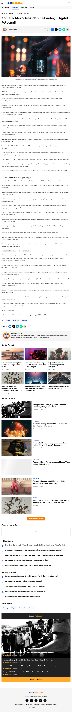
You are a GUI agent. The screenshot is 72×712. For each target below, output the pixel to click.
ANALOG (24, 7)
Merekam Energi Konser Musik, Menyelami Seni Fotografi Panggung (50, 425)
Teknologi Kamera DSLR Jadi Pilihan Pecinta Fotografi (58, 388)
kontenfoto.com (25, 315)
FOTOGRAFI (5, 7)
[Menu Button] (2, 3)
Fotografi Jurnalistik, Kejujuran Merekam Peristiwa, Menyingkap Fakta (49, 406)
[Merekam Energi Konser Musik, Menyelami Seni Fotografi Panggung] (17, 428)
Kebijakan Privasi (39, 705)
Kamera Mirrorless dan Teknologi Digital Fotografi (23, 581)
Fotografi (16, 320)
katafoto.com (38, 708)
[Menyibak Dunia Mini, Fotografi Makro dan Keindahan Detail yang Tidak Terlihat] (13, 378)
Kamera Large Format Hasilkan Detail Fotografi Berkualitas (26, 560)
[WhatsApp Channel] (45, 700)
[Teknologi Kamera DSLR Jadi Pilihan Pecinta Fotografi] (59, 378)
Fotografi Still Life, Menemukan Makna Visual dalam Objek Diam (51, 463)
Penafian (49, 705)
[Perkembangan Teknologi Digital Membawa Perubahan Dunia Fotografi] (36, 354)
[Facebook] (52, 29)
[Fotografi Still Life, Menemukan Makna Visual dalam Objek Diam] (17, 467)
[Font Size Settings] (46, 29)
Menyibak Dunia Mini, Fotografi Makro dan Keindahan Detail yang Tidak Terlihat (12, 388)
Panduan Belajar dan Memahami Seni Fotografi (22, 596)
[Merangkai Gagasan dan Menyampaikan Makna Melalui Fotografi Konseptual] (17, 447)
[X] (56, 29)
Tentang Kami (19, 705)
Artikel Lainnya (36, 679)
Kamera (24, 320)
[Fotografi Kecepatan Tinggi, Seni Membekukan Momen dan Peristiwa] (36, 378)
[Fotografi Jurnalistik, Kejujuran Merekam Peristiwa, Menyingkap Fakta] (17, 409)
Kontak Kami (29, 705)
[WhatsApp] (63, 29)
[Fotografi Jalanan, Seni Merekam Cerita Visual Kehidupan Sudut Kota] (17, 486)
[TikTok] (40, 700)
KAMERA (15, 7)
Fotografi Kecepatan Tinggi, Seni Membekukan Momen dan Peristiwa (35, 388)
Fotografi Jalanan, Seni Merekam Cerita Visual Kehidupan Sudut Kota (49, 482)
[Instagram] (27, 700)
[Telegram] (60, 29)
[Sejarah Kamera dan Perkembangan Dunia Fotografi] (59, 354)
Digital (8, 320)
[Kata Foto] (14, 3)
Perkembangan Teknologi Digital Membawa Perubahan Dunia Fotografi (35, 365)
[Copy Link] (67, 29)
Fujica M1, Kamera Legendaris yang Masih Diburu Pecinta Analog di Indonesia (34, 555)
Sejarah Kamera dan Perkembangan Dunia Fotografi (56, 365)
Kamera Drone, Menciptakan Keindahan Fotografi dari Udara (12, 365)
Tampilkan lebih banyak (36, 519)
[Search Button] (69, 3)
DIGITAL (32, 7)
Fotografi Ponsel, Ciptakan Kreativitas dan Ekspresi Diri (25, 591)
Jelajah (55, 705)
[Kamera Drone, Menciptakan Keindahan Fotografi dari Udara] (13, 354)
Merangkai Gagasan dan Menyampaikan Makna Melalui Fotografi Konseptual (49, 444)
